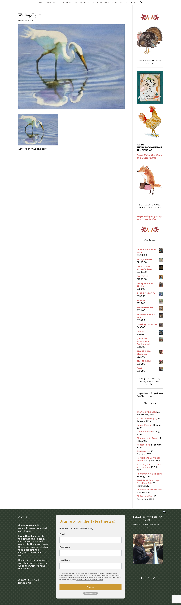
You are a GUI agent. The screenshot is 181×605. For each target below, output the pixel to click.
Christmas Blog (145, 496)
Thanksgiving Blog (147, 412)
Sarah (22, 20)
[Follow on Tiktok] (148, 578)
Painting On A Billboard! (149, 474)
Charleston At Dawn (147, 438)
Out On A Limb (145, 431)
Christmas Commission (149, 489)
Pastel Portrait (144, 425)
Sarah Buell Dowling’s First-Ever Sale (148, 481)
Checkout (131, 3)
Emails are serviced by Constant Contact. (89, 580)
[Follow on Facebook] (142, 578)
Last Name (64, 560)
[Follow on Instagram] (154, 578)
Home (40, 3)
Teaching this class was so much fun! (149, 466)
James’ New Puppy (147, 418)
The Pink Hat (144, 451)
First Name (64, 547)
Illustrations (101, 3)
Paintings (52, 3)
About (116, 3)
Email (62, 534)
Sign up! (90, 587)
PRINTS (65, 3)
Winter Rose (143, 445)
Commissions (82, 3)
